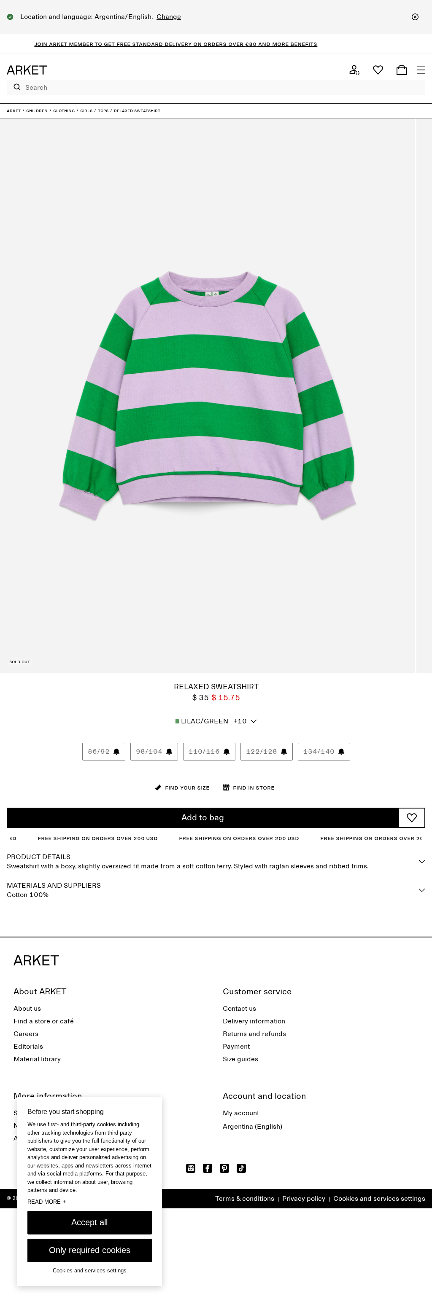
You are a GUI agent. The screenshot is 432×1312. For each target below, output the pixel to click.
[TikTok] (241, 1168)
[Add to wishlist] (411, 818)
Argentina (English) (252, 1126)
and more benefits (268, 43)
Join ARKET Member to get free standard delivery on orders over (121, 43)
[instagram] (191, 1168)
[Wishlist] (378, 70)
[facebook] (207, 1168)
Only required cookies (89, 1250)
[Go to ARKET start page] (27, 70)
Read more (46, 1201)
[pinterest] (224, 1168)
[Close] (415, 17)
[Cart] (402, 70)
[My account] (354, 70)
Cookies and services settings (379, 1198)
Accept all (89, 1222)
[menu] (421, 70)
